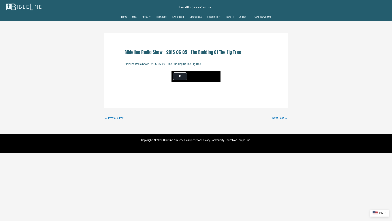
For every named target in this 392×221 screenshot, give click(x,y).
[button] (196, 7)
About (145, 16)
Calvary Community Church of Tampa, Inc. (226, 140)
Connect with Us (262, 16)
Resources (212, 16)
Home (124, 16)
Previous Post (114, 118)
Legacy (242, 16)
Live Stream (178, 16)
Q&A (134, 16)
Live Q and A (196, 16)
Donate (230, 16)
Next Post (280, 118)
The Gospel (161, 16)
